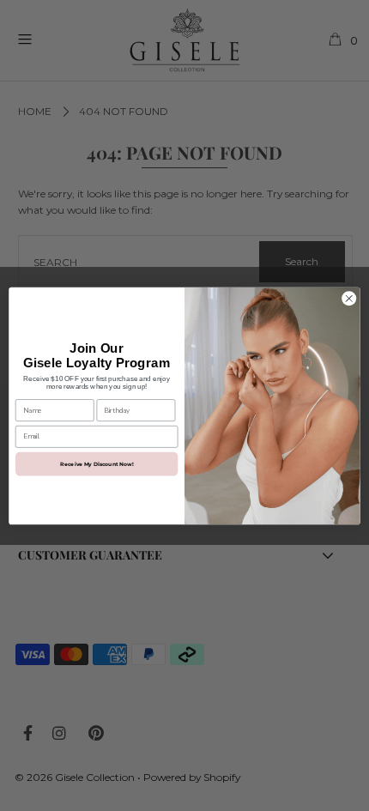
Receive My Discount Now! (96, 463)
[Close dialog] (349, 298)
